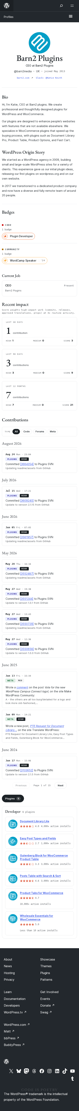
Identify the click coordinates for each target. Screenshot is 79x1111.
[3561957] (27, 537)
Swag (46, 1012)
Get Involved (49, 992)
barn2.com (24, 78)
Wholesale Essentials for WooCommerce (36, 917)
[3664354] (27, 464)
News (8, 966)
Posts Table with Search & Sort (40, 875)
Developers (12, 1005)
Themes (46, 966)
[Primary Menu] (70, 16)
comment (22, 687)
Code (26, 431)
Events (45, 999)
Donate (47, 1005)
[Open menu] (73, 5)
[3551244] (26, 598)
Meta (53, 431)
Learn (8, 992)
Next (60, 785)
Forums (39, 431)
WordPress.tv (15, 1012)
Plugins (12, 798)
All (16, 431)
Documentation (15, 999)
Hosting (9, 973)
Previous (21, 785)
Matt (9, 1031)
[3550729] (27, 623)
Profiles (8, 16)
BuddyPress (14, 1045)
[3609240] (27, 500)
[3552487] (27, 573)
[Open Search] (61, 5)
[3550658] (27, 649)
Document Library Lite (34, 821)
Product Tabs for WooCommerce (41, 893)
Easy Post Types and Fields (38, 838)
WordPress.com (17, 1025)
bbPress (11, 1038)
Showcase (47, 959)
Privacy (9, 979)
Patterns (46, 979)
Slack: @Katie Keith (49, 78)
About (8, 959)
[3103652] (26, 770)
